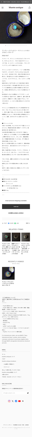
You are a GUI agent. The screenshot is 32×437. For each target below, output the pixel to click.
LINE (17, 223)
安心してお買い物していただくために (11, 370)
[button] (5, 45)
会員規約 (27, 424)
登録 (28, 393)
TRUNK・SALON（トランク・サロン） (12, 377)
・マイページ (6, 367)
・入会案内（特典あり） (9, 364)
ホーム (3, 354)
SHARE (12, 223)
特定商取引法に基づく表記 (18, 424)
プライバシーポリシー (7, 424)
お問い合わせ (5, 374)
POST (5, 223)
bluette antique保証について (9, 372)
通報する (28, 223)
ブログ (3, 359)
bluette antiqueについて (8, 356)
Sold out (16, 206)
